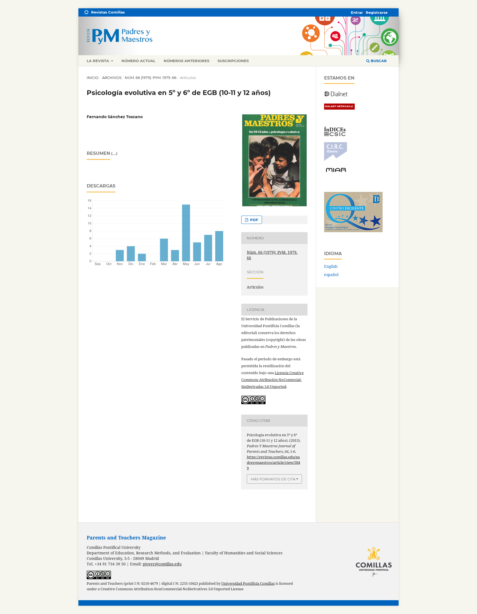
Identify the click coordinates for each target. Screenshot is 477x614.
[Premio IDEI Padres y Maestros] (353, 230)
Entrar (357, 12)
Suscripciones (233, 61)
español (331, 274)
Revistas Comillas (108, 12)
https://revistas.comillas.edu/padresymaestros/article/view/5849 (273, 462)
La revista (98, 61)
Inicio (93, 77)
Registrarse (377, 12)
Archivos (111, 77)
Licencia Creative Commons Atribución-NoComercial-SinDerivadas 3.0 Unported (272, 379)
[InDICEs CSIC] (335, 134)
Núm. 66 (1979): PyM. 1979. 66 (150, 77)
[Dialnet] (336, 96)
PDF (253, 220)
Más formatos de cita (273, 479)
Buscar (378, 61)
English (331, 266)
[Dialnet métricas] (339, 108)
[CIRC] (335, 159)
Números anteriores (186, 61)
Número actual (138, 61)
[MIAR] (336, 171)
